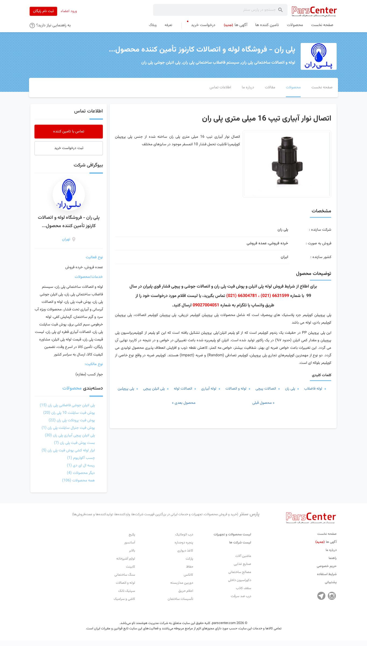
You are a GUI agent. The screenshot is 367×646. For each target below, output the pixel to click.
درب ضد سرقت (241, 596)
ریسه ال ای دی (81, 466)
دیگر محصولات (81, 473)
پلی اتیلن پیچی (154, 389)
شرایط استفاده (327, 574)
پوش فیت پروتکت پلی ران (72, 420)
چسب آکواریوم (81, 458)
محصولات (72, 388)
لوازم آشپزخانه (125, 558)
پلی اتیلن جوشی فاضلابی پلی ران (67, 405)
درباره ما (331, 550)
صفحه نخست (327, 534)
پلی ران (290, 389)
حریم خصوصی (327, 566)
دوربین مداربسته (181, 583)
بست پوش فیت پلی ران (74, 443)
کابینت (130, 566)
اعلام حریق (185, 591)
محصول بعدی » (183, 403)
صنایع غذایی (242, 564)
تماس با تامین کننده (68, 132)
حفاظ (189, 566)
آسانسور (129, 542)
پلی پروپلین (126, 389)
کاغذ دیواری (185, 550)
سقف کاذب (243, 588)
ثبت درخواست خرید (68, 148)
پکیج (132, 534)
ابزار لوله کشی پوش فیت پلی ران (68, 450)
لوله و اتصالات (235, 389)
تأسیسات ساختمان (180, 599)
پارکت (189, 558)
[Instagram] (332, 596)
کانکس (188, 575)
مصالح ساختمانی (239, 572)
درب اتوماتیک (184, 534)
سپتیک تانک (126, 591)
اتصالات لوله (183, 389)
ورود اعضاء (69, 11)
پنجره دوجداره (184, 542)
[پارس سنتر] (314, 11)
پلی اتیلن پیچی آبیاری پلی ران (70, 435)
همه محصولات (78, 481)
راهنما (333, 558)
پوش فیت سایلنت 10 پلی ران (69, 413)
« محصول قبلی (263, 403)
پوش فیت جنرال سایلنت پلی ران (68, 428)
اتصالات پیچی (266, 389)
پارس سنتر (166, 514)
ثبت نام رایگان (43, 11)
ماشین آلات (243, 556)
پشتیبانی (331, 582)
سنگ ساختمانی (124, 575)
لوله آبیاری (208, 389)
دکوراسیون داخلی (239, 580)
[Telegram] (321, 596)
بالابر (132, 550)
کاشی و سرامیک (124, 599)
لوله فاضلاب (313, 389)
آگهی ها (326, 542)
